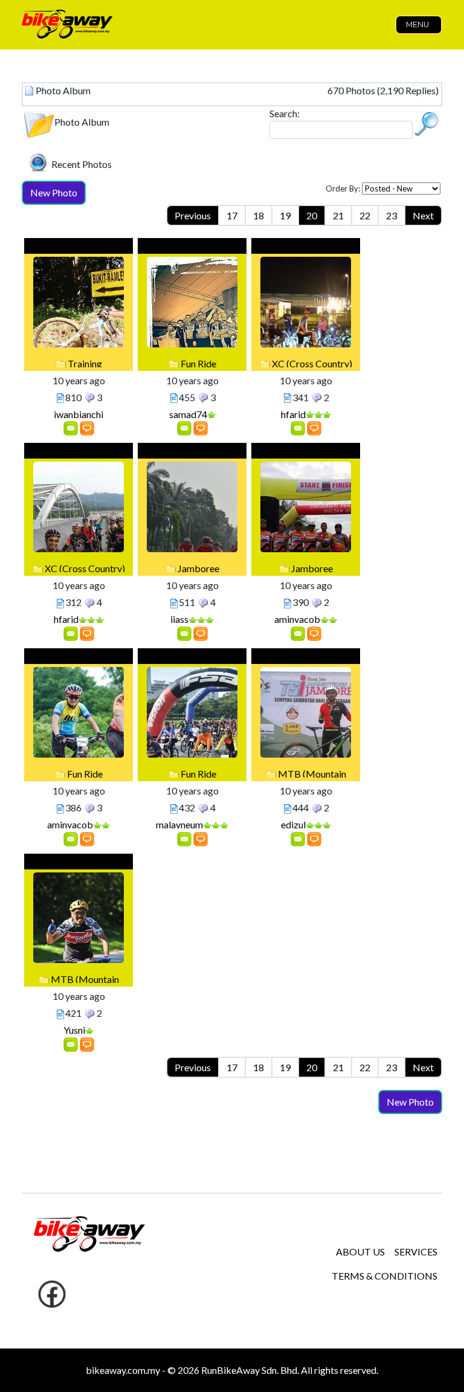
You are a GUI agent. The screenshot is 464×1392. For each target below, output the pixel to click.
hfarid (293, 414)
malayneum (179, 824)
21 (338, 215)
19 (285, 215)
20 (311, 215)
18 (258, 215)
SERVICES (416, 1251)
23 (391, 215)
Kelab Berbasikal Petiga (306, 657)
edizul (293, 824)
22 (364, 215)
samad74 (188, 414)
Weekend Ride (78, 452)
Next (423, 215)
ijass (179, 619)
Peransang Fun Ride (192, 657)
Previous (193, 215)
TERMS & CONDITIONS (384, 1275)
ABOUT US (360, 1251)
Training (85, 363)
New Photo (53, 192)
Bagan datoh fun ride (192, 247)
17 (232, 215)
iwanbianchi (78, 414)
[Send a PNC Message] (70, 427)
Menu (417, 24)
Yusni (74, 1030)
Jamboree (198, 568)
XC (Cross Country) (312, 363)
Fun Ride (198, 363)
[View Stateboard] (87, 427)
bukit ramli (79, 247)
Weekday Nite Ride (305, 247)
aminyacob (297, 619)
